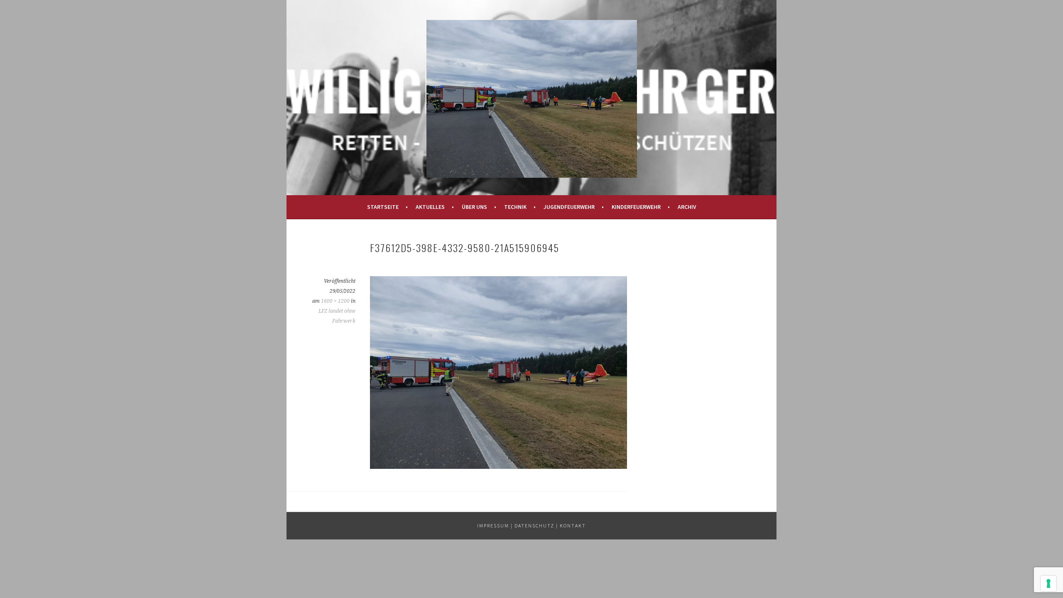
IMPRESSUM (493, 525)
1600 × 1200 (335, 301)
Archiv (687, 207)
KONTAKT (573, 525)
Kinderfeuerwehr (636, 207)
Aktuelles (430, 207)
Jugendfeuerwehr (569, 207)
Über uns (474, 207)
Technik (515, 207)
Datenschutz (534, 525)
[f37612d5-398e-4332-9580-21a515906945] (498, 466)
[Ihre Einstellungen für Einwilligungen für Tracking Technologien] (1048, 583)
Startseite (383, 207)
